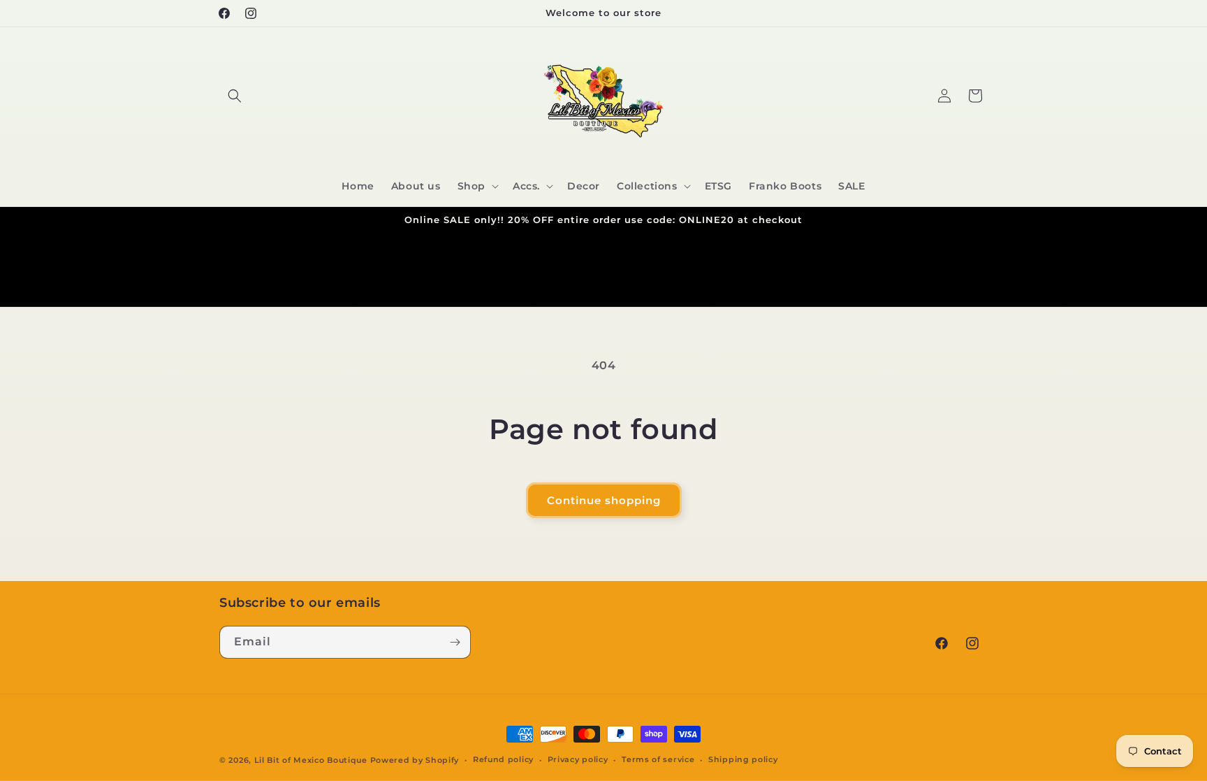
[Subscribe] (454, 642)
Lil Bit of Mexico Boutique (310, 760)
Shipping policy (743, 759)
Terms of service (658, 759)
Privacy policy (578, 759)
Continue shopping (604, 500)
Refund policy (503, 759)
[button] (234, 95)
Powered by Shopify (415, 760)
